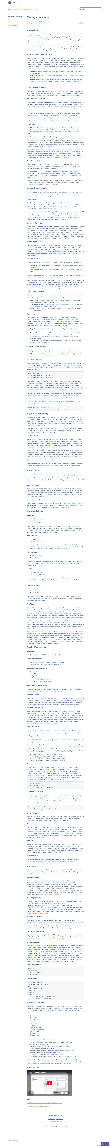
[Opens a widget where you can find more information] (104, 1144)
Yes (51, 1118)
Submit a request (90, 2)
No (59, 1118)
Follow (80, 22)
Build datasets (12, 19)
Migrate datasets (33, 9)
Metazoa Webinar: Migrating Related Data (38, 1106)
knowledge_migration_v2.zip (40, 913)
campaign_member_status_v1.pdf (54, 939)
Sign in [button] (99, 2)
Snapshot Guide (23, 9)
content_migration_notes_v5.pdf (51, 894)
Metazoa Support (12, 9)
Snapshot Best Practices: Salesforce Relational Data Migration (44, 1103)
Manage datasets (13, 25)
